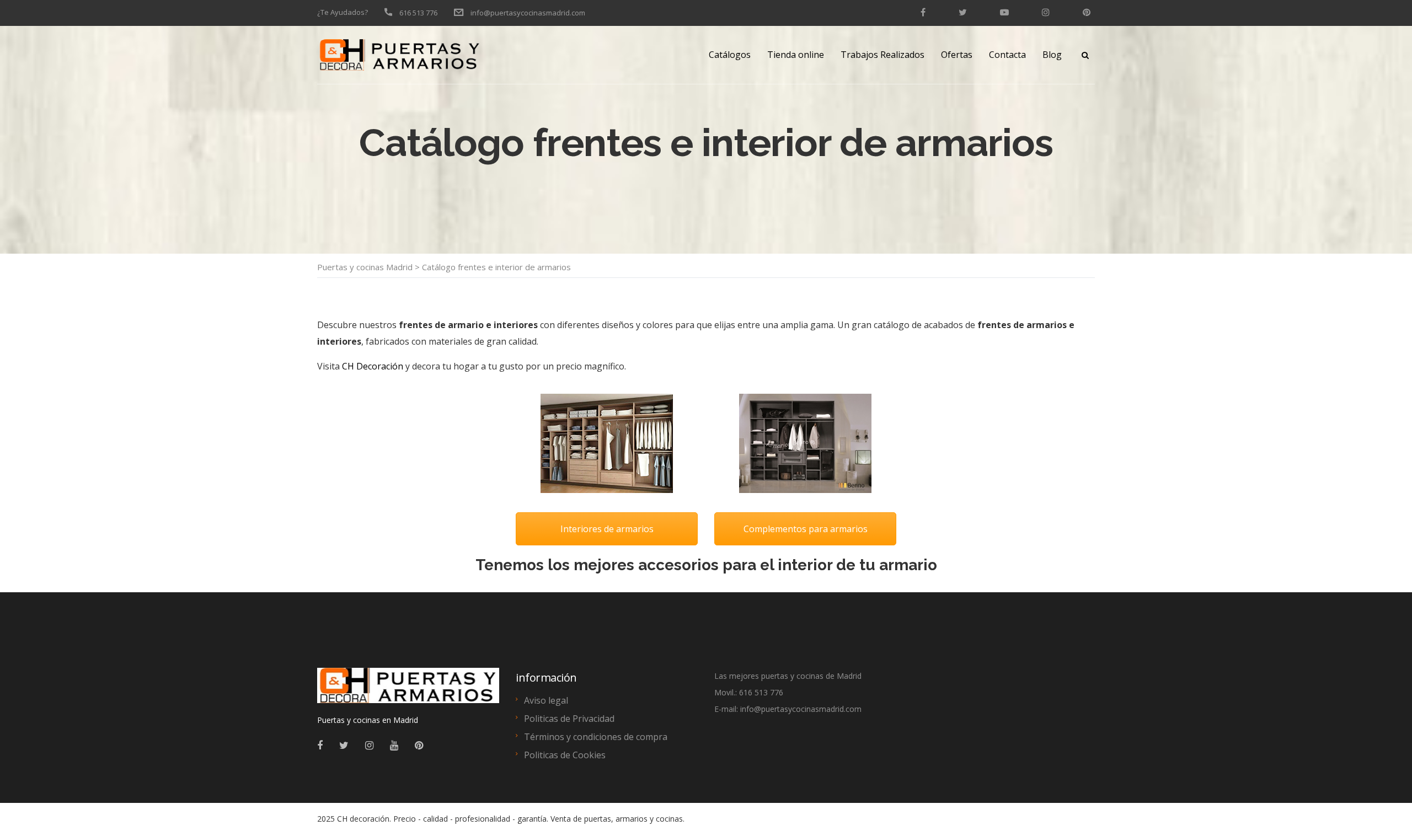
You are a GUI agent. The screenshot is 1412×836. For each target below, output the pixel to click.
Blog (1052, 55)
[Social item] (320, 745)
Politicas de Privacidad (569, 718)
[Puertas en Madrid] (408, 690)
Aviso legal (546, 700)
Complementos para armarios (806, 529)
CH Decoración (372, 366)
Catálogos (730, 55)
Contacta (1007, 55)
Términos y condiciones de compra (595, 737)
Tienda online (795, 55)
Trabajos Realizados (882, 55)
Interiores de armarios (607, 529)
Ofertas (956, 55)
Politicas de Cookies (565, 755)
